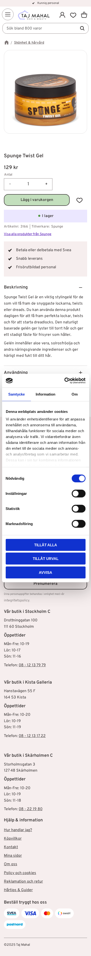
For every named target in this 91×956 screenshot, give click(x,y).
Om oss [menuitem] (10, 864)
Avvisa (45, 572)
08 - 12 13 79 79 (32, 665)
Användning (16, 373)
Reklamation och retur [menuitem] (23, 881)
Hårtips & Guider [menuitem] (18, 890)
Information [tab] (45, 394)
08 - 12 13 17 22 (32, 736)
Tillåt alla (45, 545)
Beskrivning (16, 287)
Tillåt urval (45, 559)
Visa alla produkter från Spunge (27, 234)
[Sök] (82, 28)
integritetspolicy (16, 600)
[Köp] (37, 200)
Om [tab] (75, 394)
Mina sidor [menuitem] (13, 855)
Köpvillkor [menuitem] (13, 838)
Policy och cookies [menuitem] (20, 873)
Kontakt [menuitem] (11, 847)
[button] (8, 14)
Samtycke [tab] (16, 394)
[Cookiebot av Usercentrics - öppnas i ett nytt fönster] (64, 381)
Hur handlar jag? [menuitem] (18, 830)
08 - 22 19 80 (30, 809)
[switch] (78, 493)
